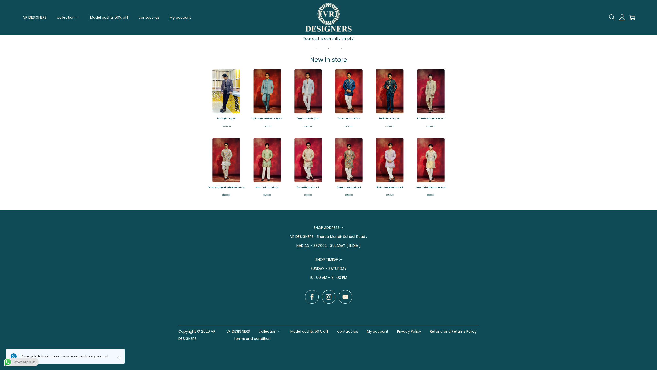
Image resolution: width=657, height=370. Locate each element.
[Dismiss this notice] (118, 357)
